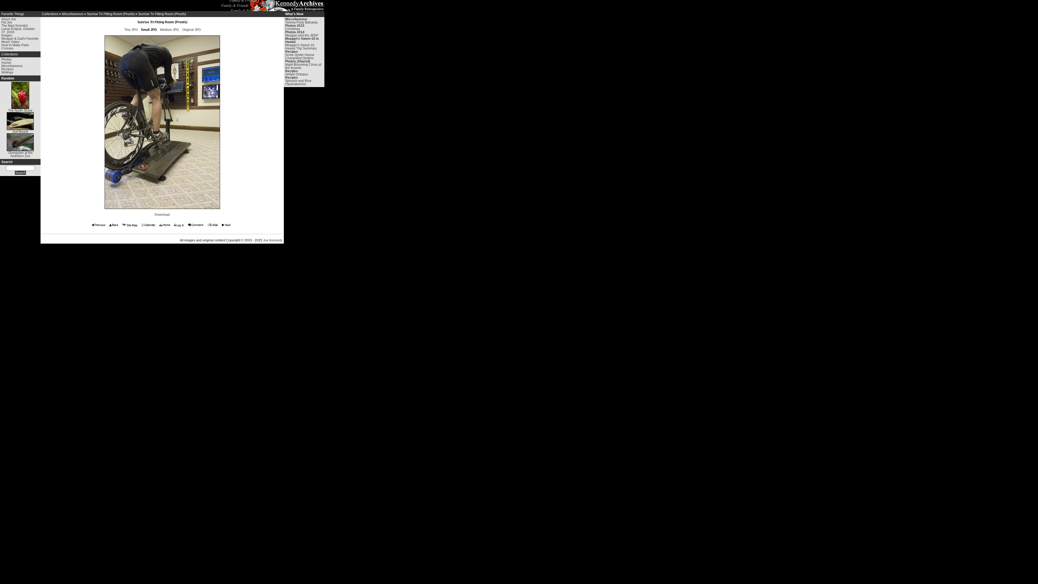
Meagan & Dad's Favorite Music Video (19, 40)
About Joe (8, 19)
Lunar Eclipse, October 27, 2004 (18, 30)
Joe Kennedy (272, 240)
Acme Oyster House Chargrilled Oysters (299, 56)
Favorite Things (12, 14)
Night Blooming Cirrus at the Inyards (303, 66)
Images (6, 35)
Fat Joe (6, 22)
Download (162, 215)
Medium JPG (169, 30)
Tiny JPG (131, 30)
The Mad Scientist (14, 25)
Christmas (292, 29)
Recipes (7, 69)
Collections (9, 54)
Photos (6, 59)
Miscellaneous (12, 66)
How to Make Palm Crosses (15, 47)
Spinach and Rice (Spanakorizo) (298, 82)
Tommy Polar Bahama (301, 22)
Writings (7, 72)
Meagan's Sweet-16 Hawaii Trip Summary (301, 47)
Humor (6, 62)
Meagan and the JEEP (301, 35)
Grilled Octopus (296, 74)
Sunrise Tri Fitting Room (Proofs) (111, 14)
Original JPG (191, 30)
